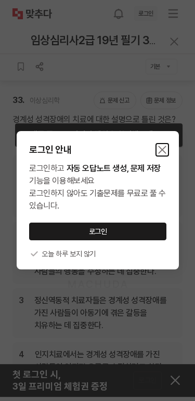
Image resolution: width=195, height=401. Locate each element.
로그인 (97, 231)
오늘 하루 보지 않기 (69, 254)
